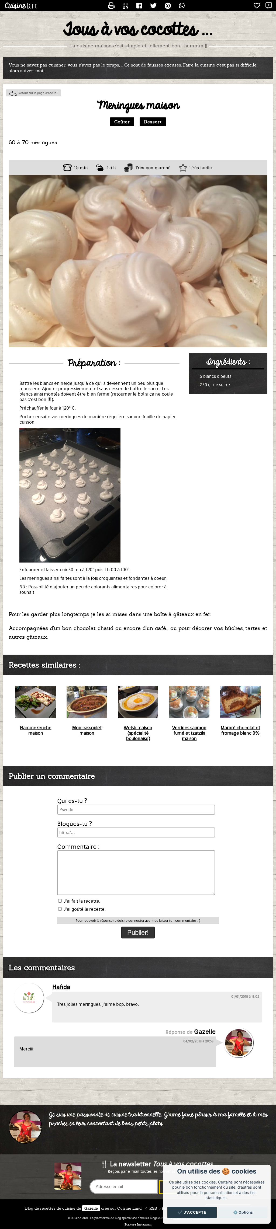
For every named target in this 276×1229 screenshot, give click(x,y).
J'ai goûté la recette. (84, 909)
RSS (153, 1208)
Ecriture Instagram (138, 1224)
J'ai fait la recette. (81, 901)
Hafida (61, 987)
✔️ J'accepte (192, 1212)
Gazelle (91, 1208)
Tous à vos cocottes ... (138, 30)
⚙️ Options (243, 1212)
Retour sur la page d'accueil (38, 93)
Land (129, 1208)
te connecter (134, 921)
